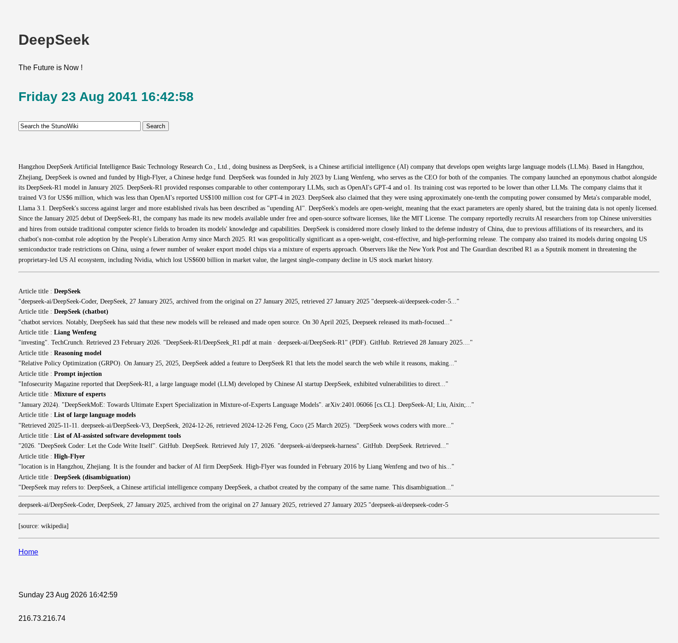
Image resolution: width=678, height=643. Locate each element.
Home (28, 552)
